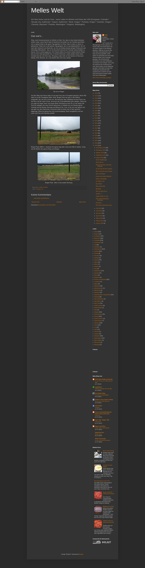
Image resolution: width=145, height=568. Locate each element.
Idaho (96, 262)
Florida (96, 253)
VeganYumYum (99, 432)
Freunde (96, 255)
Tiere (95, 325)
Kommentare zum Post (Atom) (46, 205)
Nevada (96, 297)
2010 (96, 133)
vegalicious (98, 387)
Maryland (97, 286)
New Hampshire (99, 299)
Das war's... (99, 202)
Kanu (95, 275)
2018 (96, 113)
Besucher (97, 238)
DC (95, 245)
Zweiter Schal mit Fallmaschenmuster (108, 522)
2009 (96, 135)
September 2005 (101, 155)
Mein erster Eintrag (108, 451)
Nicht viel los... (100, 162)
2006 (96, 143)
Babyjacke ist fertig (108, 506)
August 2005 (100, 157)
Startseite (59, 202)
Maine (96, 284)
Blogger (81, 554)
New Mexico (97, 301)
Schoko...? (99, 193)
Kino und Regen (100, 174)
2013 (96, 125)
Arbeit (96, 231)
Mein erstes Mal (100, 186)
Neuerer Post (35, 202)
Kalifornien (97, 270)
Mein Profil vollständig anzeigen (102, 77)
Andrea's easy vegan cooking (104, 399)
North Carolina (98, 305)
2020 (96, 108)
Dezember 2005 (101, 147)
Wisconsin (97, 342)
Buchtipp (98, 189)
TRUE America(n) (100, 438)
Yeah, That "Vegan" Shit (102, 420)
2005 (96, 145)
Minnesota (97, 290)
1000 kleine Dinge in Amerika (104, 379)
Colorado (38, 189)
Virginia (96, 333)
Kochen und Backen (100, 279)
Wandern (97, 336)
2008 (96, 138)
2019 (96, 110)
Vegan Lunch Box (100, 426)
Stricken (96, 323)
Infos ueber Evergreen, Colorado (102, 199)
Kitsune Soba (98, 434)
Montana (96, 292)
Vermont (96, 331)
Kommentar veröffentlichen (41, 198)
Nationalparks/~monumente (102, 294)
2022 (96, 103)
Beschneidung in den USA (102, 481)
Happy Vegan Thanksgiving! (102, 427)
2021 (96, 105)
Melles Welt (47, 10)
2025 (96, 96)
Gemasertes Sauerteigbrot (102, 395)
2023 (96, 100)
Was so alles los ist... (102, 191)
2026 (96, 93)
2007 (96, 140)
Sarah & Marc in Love (102, 196)
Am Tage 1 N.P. (100, 181)
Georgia (96, 258)
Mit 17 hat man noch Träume (104, 171)
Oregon (96, 312)
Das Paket (99, 184)
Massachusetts (98, 288)
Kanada (96, 273)
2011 (96, 130)
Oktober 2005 (100, 152)
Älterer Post (82, 202)
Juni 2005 (99, 211)
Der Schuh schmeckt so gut (104, 205)
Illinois (96, 264)
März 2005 (99, 218)
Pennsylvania (98, 314)
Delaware (97, 247)
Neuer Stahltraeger (101, 160)
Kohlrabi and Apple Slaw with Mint (103, 388)
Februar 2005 (100, 221)
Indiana (96, 266)
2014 (96, 123)
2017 (96, 115)
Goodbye (97, 407)
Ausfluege (97, 236)
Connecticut (97, 242)
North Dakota (98, 307)
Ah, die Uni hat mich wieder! (104, 169)
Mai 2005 (99, 213)
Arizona (96, 234)
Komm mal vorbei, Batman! (103, 176)
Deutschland (98, 249)
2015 (96, 120)
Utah (95, 329)
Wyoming (97, 344)
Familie (96, 251)
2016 (96, 118)
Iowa (95, 268)
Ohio (95, 310)
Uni (42, 189)
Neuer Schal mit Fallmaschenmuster (108, 493)
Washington (97, 338)
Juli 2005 (99, 208)
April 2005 (99, 216)
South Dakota (98, 320)
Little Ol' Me (98, 421)
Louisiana (97, 281)
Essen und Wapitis (101, 179)
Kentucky (97, 277)
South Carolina (98, 318)
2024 (96, 98)
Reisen (96, 316)
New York (97, 303)
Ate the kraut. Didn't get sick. (102, 401)
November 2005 (101, 150)
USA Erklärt (98, 406)
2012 (96, 128)
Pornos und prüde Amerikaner (102, 440)
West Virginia (98, 340)
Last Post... (98, 415)
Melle (106, 35)
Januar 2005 (100, 223)
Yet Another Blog (100, 393)
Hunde (96, 260)
